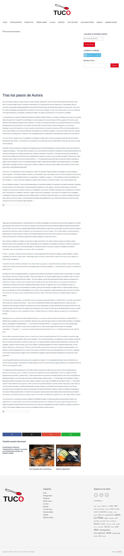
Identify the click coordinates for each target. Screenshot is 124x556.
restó (113, 524)
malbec (106, 518)
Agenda (99, 22)
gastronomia (110, 515)
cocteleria (110, 512)
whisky (96, 536)
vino (96, 529)
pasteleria (96, 521)
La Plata (98, 517)
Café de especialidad (99, 509)
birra (107, 506)
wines (104, 536)
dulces (95, 515)
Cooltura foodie (87, 22)
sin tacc (95, 527)
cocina (96, 512)
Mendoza (111, 518)
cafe (115, 506)
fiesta (103, 515)
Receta (96, 524)
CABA (111, 506)
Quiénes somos (111, 22)
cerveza (107, 509)
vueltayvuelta (116, 533)
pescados (103, 521)
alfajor (95, 506)
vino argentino (99, 533)
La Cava (52, 22)
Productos (29, 22)
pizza (108, 521)
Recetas (61, 22)
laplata (117, 515)
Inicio (5, 22)
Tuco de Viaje (72, 22)
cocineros (103, 512)
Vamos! (107, 527)
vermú (112, 527)
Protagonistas (16, 22)
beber (103, 506)
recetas (102, 524)
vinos (108, 533)
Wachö (119, 551)
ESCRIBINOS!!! (98, 501)
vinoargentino (104, 530)
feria (99, 515)
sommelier (100, 527)
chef (111, 509)
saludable (118, 524)
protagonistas (113, 521)
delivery (115, 512)
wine (100, 536)
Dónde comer (41, 22)
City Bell (116, 509)
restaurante (108, 524)
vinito (117, 527)
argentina (99, 506)
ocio (116, 518)
